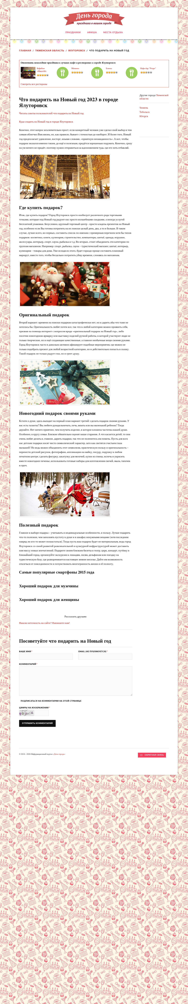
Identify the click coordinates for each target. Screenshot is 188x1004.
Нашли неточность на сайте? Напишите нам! (44, 623)
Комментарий (28, 664)
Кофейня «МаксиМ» (41, 69)
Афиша (92, 32)
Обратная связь (154, 755)
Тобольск (145, 112)
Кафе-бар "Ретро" (148, 68)
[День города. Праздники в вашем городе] (94, 23)
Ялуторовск (76, 50)
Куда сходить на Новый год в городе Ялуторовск (46, 121)
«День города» (59, 754)
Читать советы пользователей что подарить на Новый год (51, 113)
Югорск (144, 116)
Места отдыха (113, 32)
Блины (109, 68)
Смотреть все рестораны (34, 84)
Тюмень (144, 107)
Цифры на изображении (34, 708)
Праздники (73, 32)
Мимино (75, 68)
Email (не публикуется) (93, 651)
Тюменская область (49, 50)
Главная (25, 50)
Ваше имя (25, 651)
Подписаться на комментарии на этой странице (51, 701)
